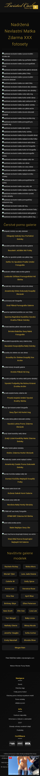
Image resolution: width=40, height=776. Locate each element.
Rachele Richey (11, 566)
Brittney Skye (10, 603)
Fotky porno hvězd (20, 692)
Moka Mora (30, 566)
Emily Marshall (10, 640)
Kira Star (10, 596)
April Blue (29, 596)
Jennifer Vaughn (11, 633)
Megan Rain (20, 647)
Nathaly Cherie (10, 625)
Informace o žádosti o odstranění (20, 719)
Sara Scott (8, 611)
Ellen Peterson (29, 603)
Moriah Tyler (9, 574)
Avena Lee (9, 588)
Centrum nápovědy (20, 715)
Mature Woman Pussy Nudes (20, 666)
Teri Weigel (11, 618)
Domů (20, 684)
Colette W (10, 581)
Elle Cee (21, 611)
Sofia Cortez (30, 633)
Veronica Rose (28, 588)
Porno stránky (20, 699)
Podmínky (20, 730)
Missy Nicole (30, 625)
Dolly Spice (29, 581)
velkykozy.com (20, 703)
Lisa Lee (33, 611)
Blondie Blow (30, 640)
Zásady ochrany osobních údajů (20, 726)
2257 (20, 723)
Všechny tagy (20, 688)
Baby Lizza (30, 618)
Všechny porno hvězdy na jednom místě (20, 695)
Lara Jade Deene (28, 574)
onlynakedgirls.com (27, 658)
